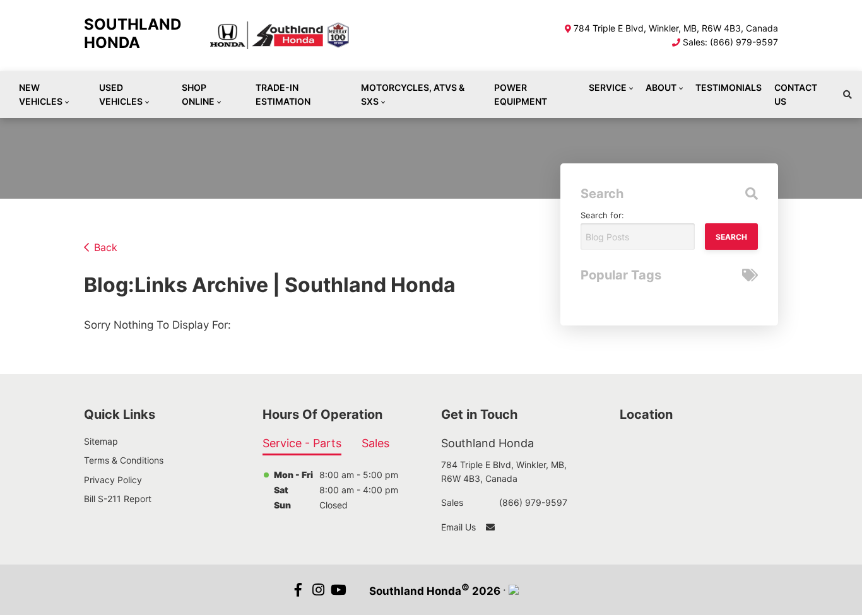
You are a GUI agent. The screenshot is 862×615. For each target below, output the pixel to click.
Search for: (602, 215)
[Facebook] (298, 589)
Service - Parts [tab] (302, 443)
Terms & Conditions (123, 460)
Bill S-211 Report (117, 498)
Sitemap (101, 441)
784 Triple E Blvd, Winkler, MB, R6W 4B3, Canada (676, 28)
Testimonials (728, 87)
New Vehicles (40, 94)
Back (105, 247)
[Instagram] (318, 589)
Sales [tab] (375, 443)
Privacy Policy (113, 479)
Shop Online (198, 94)
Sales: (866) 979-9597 (730, 42)
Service (608, 87)
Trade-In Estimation (283, 94)
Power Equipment (520, 94)
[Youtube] (338, 589)
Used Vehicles (121, 94)
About (661, 87)
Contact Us (795, 94)
